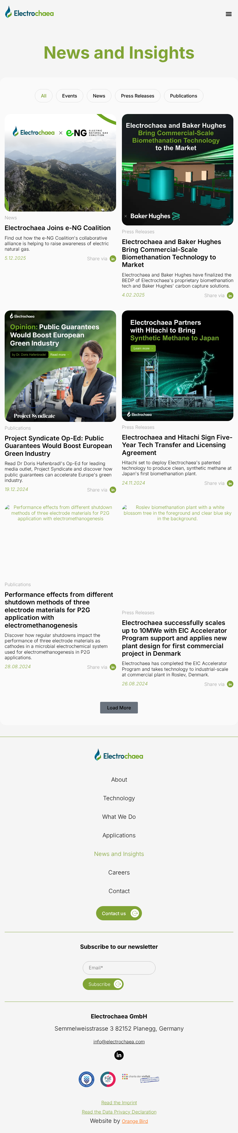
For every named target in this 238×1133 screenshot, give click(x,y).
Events (69, 96)
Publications (183, 96)
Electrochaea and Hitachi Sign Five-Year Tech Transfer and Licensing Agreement (177, 444)
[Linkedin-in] (119, 1055)
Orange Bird (135, 1121)
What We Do (119, 816)
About (119, 779)
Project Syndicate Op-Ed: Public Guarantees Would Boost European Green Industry (58, 445)
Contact (119, 891)
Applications (119, 835)
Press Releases (137, 96)
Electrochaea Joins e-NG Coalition (58, 228)
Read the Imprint (119, 1102)
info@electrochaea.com (119, 1042)
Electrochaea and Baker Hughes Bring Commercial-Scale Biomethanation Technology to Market (171, 253)
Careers (119, 872)
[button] (228, 14)
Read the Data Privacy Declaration (119, 1112)
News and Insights (119, 853)
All (43, 96)
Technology (119, 798)
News (99, 96)
